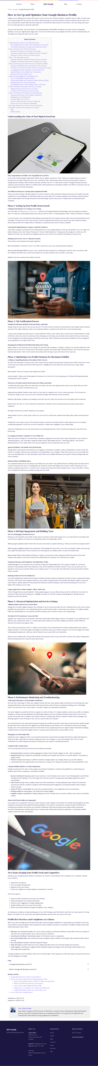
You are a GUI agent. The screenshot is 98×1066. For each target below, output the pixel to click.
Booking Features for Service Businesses (23, 82)
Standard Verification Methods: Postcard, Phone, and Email (28, 59)
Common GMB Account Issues (20, 99)
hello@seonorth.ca (40, 1044)
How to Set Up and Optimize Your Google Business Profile (29, 979)
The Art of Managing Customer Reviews (23, 78)
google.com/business (30, 211)
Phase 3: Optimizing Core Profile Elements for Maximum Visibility (28, 64)
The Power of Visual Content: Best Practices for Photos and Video (31, 68)
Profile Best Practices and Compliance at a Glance (24, 107)
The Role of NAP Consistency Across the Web (25, 91)
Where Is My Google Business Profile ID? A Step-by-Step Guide (34, 981)
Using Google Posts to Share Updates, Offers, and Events (28, 84)
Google (15, 9)
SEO (51, 1051)
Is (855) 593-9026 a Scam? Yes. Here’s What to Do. (30, 990)
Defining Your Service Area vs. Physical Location (25, 55)
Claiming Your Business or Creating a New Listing (26, 51)
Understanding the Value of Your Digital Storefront (24, 43)
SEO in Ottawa (76, 1033)
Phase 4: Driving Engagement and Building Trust (23, 76)
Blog (65, 4)
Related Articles (15, 112)
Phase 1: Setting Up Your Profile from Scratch (22, 49)
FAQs (12, 109)
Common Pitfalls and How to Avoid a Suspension (25, 101)
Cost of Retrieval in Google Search (22, 992)
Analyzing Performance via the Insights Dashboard (26, 95)
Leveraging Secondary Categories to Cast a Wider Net (27, 70)
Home (10, 9)
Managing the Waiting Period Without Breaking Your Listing (29, 61)
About (32, 4)
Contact (79, 4)
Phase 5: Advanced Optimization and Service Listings (25, 86)
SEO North (48, 4)
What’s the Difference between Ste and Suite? (28, 983)
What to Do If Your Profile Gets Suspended (24, 103)
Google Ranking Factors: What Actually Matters (26, 977)
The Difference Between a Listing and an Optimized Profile (28, 47)
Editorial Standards (34, 1053)
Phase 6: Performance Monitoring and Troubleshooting (25, 93)
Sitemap (31, 1051)
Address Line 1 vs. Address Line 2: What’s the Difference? (32, 988)
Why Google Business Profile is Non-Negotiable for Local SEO (29, 45)
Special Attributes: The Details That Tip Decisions (26, 72)
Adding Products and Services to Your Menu (24, 89)
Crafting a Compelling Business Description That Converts (28, 66)
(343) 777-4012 (39, 1046)
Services (19, 4)
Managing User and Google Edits (21, 97)
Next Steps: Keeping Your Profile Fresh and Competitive (26, 105)
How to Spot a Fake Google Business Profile (27, 986)
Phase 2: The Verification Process (19, 57)
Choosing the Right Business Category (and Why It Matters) (29, 53)
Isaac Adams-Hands (24, 1008)
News (52, 1045)
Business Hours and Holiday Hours (21, 74)
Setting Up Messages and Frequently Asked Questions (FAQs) (30, 80)
